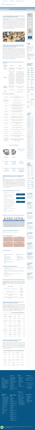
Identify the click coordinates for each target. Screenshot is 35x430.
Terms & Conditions (7, 427)
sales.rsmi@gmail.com (30, 384)
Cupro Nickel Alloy (21, 386)
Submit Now (30, 37)
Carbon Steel (20, 378)
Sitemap (11, 427)
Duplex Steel (20, 380)
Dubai (29, 127)
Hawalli (29, 135)
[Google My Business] (31, 428)
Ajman (29, 129)
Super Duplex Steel (21, 381)
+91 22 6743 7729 (29, 386)
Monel (19, 383)
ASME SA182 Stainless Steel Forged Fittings (10, 22)
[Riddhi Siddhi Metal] (8, 4)
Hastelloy (20, 385)
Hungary (29, 152)
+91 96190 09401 (29, 387)
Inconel (20, 384)
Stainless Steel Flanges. (12, 58)
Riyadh (29, 122)
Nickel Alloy (20, 382)
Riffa (29, 138)
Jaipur (28, 206)
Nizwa (29, 144)
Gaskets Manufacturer (13, 381)
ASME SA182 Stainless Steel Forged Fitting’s (13, 307)
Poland (29, 149)
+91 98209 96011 (29, 388)
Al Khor (29, 133)
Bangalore (29, 246)
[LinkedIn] (30, 428)
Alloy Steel (20, 379)
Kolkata (29, 248)
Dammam (29, 124)
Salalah (29, 142)
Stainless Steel (21, 377)
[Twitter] (29, 428)
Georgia (29, 147)
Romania (29, 155)
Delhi (31, 206)
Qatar (29, 119)
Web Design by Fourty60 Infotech (25, 426)
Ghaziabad (29, 197)
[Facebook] (28, 428)
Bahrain (29, 121)
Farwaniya (29, 136)
